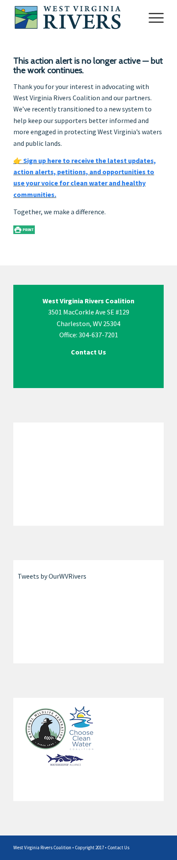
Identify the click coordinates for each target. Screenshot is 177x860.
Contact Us (118, 848)
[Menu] (152, 17)
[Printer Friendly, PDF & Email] (24, 229)
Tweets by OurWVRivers (52, 576)
